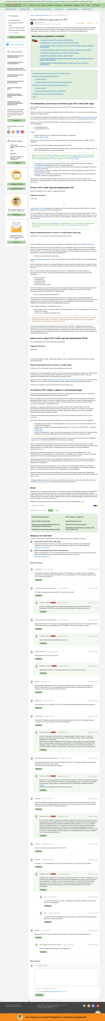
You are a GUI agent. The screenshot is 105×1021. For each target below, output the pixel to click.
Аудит (10, 25)
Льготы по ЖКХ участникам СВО (41, 521)
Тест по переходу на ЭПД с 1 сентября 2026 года (15, 62)
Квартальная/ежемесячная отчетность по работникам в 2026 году (54, 82)
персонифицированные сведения (79, 157)
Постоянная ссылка (93, 569)
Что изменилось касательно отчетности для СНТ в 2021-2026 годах (52, 73)
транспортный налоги (44, 259)
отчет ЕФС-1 (51, 157)
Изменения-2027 (25, 9)
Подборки (50, 5)
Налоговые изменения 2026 (17, 30)
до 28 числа (45, 251)
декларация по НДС (40, 174)
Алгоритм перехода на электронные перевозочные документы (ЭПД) (15, 103)
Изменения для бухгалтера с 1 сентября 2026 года (16, 56)
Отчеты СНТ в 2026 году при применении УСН (46, 76)
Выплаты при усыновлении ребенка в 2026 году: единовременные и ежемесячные (46, 525)
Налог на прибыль (14, 32)
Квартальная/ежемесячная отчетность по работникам (50, 91)
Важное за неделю (11, 9)
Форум (88, 5)
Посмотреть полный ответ (41, 547)
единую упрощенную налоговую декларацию (65, 379)
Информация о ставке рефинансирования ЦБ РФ (46, 529)
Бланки (43, 5)
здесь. (84, 670)
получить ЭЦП (39, 430)
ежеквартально (90, 244)
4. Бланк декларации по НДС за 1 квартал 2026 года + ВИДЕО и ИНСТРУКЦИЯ (65, 50)
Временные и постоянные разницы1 (76, 524)
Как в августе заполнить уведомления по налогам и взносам (15, 95)
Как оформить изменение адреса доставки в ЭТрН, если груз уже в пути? (80, 528)
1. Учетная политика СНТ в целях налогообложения (56, 40)
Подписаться (16, 120)
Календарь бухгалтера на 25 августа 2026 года (15, 75)
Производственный (16, 188)
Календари (76, 5)
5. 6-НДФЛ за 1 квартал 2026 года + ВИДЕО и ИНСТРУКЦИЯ (59, 53)
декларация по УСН (40, 167)
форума (41, 785)
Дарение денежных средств (74, 521)
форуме (83, 538)
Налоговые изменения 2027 (17, 27)
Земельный (33, 259)
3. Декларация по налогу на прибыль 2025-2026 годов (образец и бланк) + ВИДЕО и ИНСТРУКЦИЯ (67, 46)
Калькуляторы (68, 5)
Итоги (34, 96)
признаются (54, 223)
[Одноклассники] (97, 505)
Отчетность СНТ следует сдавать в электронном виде (48, 94)
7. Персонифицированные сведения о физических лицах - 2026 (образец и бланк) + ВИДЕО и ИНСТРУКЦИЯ (67, 59)
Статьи (38, 5)
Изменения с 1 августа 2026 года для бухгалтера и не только (16, 69)
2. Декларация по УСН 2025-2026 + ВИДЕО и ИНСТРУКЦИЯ (59, 43)
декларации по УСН (37, 208)
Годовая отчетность (40, 79)
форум (88, 830)
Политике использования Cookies (50, 1)
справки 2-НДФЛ (43, 137)
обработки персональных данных (52, 991)
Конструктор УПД (87, 9)
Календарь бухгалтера (16, 184)
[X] (95, 505)
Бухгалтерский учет (14, 20)
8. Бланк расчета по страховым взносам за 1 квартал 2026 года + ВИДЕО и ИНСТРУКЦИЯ (64, 63)
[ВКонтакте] (93, 505)
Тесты (82, 5)
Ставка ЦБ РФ (59, 9)
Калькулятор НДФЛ (72, 9)
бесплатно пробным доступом (89, 117)
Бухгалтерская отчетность (16, 22)
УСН (47, 114)
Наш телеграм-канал (17, 44)
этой (62, 640)
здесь (76, 119)
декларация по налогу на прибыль (44, 163)
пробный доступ (35, 439)
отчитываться (74, 225)
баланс (65, 213)
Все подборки (16, 162)
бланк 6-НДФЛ (39, 170)
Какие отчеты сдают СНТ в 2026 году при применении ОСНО (50, 85)
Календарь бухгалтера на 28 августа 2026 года (15, 82)
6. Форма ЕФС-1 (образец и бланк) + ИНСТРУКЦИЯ (56, 56)
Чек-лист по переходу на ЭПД (42, 9)
